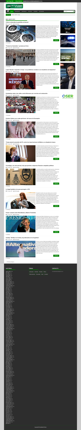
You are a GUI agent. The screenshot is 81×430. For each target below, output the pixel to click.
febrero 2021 (8, 353)
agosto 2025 (8, 287)
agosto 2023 (8, 314)
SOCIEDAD (35, 11)
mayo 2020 (8, 364)
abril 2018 (7, 397)
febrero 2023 (8, 322)
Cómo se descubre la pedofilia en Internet (17, 22)
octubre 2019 (8, 374)
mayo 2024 (8, 306)
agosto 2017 (8, 407)
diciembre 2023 (9, 309)
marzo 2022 (8, 336)
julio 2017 (7, 409)
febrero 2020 (8, 368)
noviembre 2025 (9, 283)
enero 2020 (8, 370)
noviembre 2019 (9, 372)
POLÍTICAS (30, 11)
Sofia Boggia (16, 24)
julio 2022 (7, 331)
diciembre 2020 (9, 355)
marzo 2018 (8, 398)
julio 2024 (7, 303)
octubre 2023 (8, 311)
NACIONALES (24, 11)
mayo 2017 (8, 411)
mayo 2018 (8, 396)
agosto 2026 (8, 271)
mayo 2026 (8, 275)
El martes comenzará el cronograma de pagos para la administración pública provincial (29, 1)
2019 (16, 14)
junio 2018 (8, 394)
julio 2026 (7, 272)
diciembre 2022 (9, 324)
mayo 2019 (8, 380)
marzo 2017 (8, 414)
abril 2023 (7, 319)
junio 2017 (8, 410)
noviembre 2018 (9, 388)
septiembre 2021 (9, 344)
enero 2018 (8, 401)
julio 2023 (7, 315)
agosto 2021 (8, 345)
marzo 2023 (8, 320)
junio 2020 (8, 363)
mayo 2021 (8, 349)
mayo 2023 (8, 318)
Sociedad (8, 42)
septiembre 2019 (9, 375)
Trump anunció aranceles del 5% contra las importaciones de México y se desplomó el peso (30, 142)
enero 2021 (8, 354)
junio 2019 (8, 379)
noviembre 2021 (9, 341)
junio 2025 (8, 289)
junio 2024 (8, 305)
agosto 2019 (8, 376)
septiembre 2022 (9, 328)
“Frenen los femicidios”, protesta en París (17, 46)
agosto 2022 (8, 329)
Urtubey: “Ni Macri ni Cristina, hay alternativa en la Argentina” (22, 237)
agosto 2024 (8, 302)
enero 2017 (8, 415)
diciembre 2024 (9, 297)
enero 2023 (8, 323)
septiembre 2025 (9, 285)
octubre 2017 (8, 405)
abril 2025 (7, 292)
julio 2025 (7, 288)
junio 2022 (8, 332)
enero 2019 (8, 385)
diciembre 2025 (9, 281)
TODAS (11, 11)
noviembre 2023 (9, 310)
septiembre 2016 (9, 420)
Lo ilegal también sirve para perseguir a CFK (18, 189)
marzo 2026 (8, 277)
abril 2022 (7, 335)
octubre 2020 (8, 358)
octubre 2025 (8, 284)
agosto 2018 (8, 392)
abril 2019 (7, 381)
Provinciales (38, 274)
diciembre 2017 (9, 402)
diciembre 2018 (9, 387)
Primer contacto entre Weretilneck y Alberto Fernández (21, 212)
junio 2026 (8, 274)
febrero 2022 (8, 337)
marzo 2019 (8, 383)
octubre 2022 (8, 327)
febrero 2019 (8, 384)
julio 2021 (7, 346)
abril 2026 (7, 276)
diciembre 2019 (9, 371)
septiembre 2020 (9, 359)
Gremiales (36, 271)
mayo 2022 (8, 333)
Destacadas (31, 271)
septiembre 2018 (9, 390)
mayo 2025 (8, 290)
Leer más (56, 40)
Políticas (8, 186)
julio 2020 (7, 362)
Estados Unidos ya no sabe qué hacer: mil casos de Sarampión (23, 118)
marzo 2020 (8, 367)
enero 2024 (8, 307)
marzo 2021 (8, 351)
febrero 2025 (8, 294)
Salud (42, 274)
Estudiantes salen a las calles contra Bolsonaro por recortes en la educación (26, 93)
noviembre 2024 (9, 298)
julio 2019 (7, 377)
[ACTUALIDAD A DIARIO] (8, 10)
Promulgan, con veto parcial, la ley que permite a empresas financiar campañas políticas (30, 165)
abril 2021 (7, 350)
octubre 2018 (8, 389)
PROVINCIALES (17, 11)
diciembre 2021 (9, 340)
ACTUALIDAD (41, 11)
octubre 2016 (8, 419)
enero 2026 (8, 280)
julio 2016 (7, 423)
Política (45, 271)
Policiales (40, 271)
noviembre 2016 (9, 418)
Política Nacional (32, 274)
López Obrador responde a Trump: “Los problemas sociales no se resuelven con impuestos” (31, 69)
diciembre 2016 (9, 416)
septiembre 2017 (9, 406)
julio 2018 (7, 393)
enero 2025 (8, 296)
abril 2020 (7, 366)
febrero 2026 (8, 279)
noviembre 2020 (9, 357)
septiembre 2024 (9, 301)
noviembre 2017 (9, 403)
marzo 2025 (8, 293)
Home (13, 14)
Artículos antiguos (10, 261)
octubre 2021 (8, 342)
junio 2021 (8, 348)
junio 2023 (8, 316)
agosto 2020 (8, 361)
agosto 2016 (8, 422)
